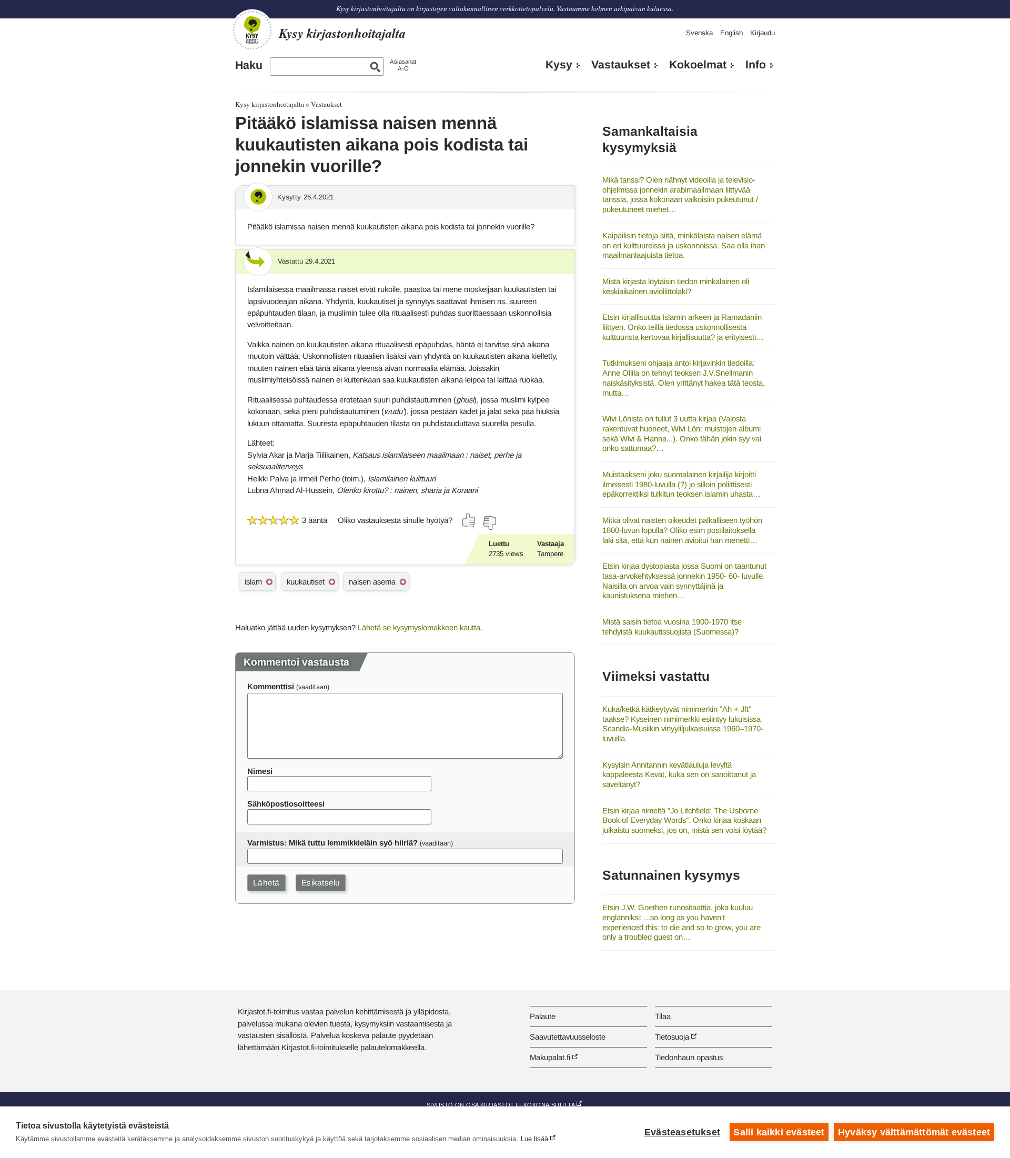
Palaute (543, 1016)
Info (755, 64)
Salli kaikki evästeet (778, 1132)
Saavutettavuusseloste (567, 1036)
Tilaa (663, 1016)
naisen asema (372, 581)
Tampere (550, 554)
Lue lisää (534, 1139)
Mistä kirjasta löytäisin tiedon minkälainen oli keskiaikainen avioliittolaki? (675, 286)
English (731, 33)
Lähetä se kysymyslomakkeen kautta (419, 627)
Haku (248, 65)
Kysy (559, 64)
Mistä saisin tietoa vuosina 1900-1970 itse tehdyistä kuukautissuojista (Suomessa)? (672, 626)
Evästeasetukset (682, 1132)
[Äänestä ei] (489, 523)
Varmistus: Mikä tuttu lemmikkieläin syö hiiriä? (332, 842)
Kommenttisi (270, 686)
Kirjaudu (762, 33)
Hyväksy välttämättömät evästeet (914, 1132)
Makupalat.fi (550, 1057)
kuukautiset (306, 581)
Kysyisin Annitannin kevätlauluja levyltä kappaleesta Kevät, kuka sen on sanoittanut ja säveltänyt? (679, 774)
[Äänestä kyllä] (469, 520)
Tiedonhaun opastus (689, 1057)
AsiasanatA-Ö (403, 65)
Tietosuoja (672, 1036)
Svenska (699, 33)
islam (253, 581)
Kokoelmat (697, 64)
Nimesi (259, 771)
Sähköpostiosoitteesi (286, 803)
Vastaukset (620, 64)
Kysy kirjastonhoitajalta (269, 104)
